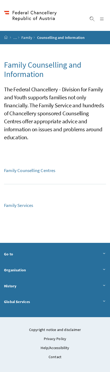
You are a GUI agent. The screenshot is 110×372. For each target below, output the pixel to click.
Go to (21, 253)
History (23, 285)
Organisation (28, 269)
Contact (55, 356)
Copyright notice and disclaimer (55, 329)
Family (26, 37)
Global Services (30, 301)
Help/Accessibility (55, 347)
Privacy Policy (55, 338)
